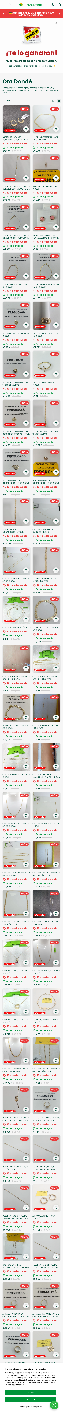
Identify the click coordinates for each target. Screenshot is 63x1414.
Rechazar (31, 1399)
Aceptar (30, 1392)
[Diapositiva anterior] (3, 13)
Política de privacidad (14, 1385)
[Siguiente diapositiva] (59, 13)
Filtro (8, 100)
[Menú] (3, 4)
